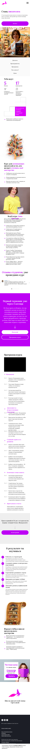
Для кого (15, 60)
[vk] (2, 720)
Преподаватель (15, 63)
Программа (15, 67)
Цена (15, 73)
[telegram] (7, 720)
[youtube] (5, 720)
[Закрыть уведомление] (29, 744)
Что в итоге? (15, 70)
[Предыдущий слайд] (0, 282)
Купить (12, 676)
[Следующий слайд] (29, 282)
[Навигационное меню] (28, 3)
